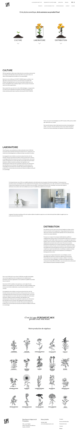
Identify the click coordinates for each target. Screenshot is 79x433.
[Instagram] (74, 2)
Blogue (60, 428)
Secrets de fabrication (64, 421)
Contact (61, 426)
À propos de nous (63, 423)
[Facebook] (72, 2)
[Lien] (8, 4)
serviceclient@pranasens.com (47, 423)
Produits (61, 419)
